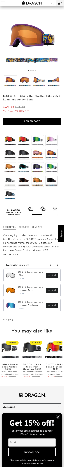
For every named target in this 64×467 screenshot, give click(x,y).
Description (9, 227)
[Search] (52, 3)
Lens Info (37, 227)
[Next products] (57, 265)
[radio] (10, 140)
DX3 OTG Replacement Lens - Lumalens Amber (30, 288)
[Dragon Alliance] (32, 3)
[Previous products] (50, 265)
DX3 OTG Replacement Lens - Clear (30, 273)
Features (24, 227)
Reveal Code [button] (32, 452)
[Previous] (3, 359)
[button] (10, 81)
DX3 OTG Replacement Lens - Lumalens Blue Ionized (30, 303)
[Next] (61, 359)
